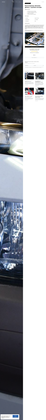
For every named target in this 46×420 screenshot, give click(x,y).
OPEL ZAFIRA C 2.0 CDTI (28, 96)
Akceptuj (15, 415)
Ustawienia (15, 418)
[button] (43, 2)
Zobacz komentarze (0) (34, 57)
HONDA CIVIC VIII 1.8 (28, 81)
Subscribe (43, 65)
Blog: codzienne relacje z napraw (29, 95)
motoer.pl (3, 1)
